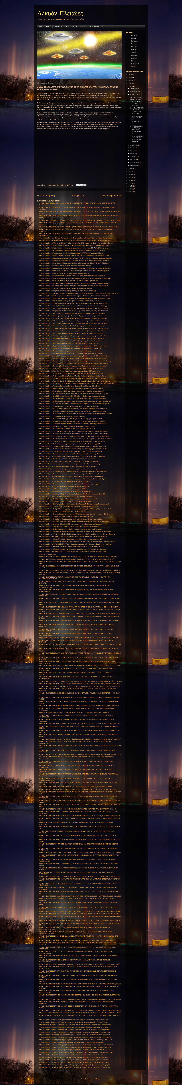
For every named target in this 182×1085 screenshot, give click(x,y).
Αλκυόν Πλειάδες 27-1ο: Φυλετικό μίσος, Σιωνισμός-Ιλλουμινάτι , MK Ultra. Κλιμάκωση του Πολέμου (72, 456)
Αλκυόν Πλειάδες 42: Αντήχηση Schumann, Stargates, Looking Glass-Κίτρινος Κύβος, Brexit (69, 386)
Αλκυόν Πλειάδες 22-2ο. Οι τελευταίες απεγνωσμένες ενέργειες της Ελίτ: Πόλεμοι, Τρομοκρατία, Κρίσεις (73, 479)
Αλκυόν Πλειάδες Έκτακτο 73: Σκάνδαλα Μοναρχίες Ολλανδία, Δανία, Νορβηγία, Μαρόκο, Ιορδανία (71, 1042)
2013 (130, 192)
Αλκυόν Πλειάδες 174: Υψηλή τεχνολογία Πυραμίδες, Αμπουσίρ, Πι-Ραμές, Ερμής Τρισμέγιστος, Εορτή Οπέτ (74, 1067)
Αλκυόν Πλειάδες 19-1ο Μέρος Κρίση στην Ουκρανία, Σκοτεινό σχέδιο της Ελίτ (65, 501)
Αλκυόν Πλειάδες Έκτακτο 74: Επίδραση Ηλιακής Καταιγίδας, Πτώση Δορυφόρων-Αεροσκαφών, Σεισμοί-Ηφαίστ (76, 1045)
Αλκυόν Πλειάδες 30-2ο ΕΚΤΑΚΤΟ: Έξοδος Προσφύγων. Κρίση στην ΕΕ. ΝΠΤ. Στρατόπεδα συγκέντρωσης (74, 436)
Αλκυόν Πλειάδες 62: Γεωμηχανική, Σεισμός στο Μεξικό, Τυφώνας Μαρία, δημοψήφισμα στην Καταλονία (73, 336)
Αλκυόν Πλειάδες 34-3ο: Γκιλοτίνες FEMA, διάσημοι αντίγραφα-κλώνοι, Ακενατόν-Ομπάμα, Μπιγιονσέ (72, 411)
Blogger (97, 1079)
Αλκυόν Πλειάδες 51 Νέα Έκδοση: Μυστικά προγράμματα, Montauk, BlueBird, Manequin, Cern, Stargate (73, 363)
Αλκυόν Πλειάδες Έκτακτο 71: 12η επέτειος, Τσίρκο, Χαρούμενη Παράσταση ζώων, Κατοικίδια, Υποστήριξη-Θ (75, 1037)
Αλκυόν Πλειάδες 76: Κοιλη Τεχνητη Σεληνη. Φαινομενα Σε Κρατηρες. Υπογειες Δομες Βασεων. (70, 301)
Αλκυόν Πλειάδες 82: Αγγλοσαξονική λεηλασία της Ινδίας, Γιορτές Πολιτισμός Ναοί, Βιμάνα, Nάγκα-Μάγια (73, 285)
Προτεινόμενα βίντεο (96, 26)
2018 (130, 177)
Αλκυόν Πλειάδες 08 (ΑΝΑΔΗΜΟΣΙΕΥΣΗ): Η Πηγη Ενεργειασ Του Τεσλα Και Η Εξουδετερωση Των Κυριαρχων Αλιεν (77, 541)
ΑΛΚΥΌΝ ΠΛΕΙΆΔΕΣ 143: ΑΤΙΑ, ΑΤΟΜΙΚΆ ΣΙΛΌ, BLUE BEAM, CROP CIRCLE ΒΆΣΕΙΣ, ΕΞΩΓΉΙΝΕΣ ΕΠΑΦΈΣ (75, 787)
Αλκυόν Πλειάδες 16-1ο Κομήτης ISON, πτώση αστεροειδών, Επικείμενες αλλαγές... (66, 516)
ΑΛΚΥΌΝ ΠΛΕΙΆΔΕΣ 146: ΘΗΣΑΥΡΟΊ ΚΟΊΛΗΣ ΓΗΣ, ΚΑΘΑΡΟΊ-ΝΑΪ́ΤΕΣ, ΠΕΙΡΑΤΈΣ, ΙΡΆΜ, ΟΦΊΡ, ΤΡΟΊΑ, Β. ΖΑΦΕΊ (77, 809)
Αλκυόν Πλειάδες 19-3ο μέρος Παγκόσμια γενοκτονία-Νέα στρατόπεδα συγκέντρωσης (67, 496)
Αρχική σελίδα (77, 195)
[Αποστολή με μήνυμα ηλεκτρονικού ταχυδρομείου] (77, 185)
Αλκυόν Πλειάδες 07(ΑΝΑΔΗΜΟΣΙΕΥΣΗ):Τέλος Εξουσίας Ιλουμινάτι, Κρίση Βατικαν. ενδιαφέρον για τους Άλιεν (75, 544)
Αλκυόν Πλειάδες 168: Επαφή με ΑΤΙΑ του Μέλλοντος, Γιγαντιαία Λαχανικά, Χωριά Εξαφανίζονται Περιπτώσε (74, 1034)
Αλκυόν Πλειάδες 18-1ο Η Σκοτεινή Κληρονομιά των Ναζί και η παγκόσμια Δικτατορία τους (68, 506)
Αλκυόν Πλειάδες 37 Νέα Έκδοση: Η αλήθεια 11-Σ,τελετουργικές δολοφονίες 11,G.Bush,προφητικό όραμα (74, 403)
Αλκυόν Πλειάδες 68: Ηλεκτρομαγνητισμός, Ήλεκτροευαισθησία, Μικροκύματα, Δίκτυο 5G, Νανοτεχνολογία (74, 321)
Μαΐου (132, 153)
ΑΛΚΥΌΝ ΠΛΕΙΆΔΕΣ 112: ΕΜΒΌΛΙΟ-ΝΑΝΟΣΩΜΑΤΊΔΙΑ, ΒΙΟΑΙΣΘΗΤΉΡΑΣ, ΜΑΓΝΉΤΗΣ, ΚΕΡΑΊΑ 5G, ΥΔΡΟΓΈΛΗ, (77, 559)
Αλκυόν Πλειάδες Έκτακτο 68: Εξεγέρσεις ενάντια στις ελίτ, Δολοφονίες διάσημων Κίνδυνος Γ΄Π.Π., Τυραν (74, 1027)
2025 (130, 77)
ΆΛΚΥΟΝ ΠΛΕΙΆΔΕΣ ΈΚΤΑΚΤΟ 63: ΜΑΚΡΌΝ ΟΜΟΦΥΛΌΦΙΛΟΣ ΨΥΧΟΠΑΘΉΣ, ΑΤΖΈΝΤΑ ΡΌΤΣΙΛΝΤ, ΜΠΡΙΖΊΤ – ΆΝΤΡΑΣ (80, 1013)
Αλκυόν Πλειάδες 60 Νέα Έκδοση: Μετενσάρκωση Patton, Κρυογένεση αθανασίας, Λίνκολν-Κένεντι (71, 341)
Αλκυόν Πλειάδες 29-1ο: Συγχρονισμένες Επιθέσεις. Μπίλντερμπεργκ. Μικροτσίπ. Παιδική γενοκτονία (72, 446)
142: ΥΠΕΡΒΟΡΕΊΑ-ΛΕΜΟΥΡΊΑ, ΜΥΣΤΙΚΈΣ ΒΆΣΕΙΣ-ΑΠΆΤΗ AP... (136, 129)
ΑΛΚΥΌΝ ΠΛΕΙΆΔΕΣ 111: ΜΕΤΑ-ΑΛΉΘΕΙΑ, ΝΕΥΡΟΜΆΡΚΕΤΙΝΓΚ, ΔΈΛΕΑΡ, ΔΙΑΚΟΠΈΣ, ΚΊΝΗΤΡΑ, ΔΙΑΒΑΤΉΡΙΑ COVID (79, 556)
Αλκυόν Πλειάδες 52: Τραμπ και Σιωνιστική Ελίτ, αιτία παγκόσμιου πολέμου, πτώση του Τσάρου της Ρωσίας (75, 361)
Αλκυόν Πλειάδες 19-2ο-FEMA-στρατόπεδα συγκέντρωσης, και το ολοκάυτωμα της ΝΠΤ (68, 499)
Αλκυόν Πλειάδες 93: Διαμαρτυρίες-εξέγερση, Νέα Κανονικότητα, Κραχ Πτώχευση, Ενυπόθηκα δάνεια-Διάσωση (75, 258)
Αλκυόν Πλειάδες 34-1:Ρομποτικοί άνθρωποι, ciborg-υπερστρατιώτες (62, 416)
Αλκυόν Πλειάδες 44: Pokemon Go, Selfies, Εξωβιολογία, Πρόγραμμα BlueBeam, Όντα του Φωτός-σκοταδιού (75, 381)
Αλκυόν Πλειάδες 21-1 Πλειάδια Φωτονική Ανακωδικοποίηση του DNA (62, 489)
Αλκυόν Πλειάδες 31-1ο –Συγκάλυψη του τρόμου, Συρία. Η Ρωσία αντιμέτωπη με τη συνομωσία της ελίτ (73, 431)
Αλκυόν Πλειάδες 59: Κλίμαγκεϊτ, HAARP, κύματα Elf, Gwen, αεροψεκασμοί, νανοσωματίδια (69, 343)
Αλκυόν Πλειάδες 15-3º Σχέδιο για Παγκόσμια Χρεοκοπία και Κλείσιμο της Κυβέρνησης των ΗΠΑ (70, 519)
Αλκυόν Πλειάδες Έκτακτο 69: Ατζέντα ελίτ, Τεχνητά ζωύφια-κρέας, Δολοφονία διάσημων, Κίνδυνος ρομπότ (74, 1029)
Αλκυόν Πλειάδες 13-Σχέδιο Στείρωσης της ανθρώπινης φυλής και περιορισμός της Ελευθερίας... (71, 529)
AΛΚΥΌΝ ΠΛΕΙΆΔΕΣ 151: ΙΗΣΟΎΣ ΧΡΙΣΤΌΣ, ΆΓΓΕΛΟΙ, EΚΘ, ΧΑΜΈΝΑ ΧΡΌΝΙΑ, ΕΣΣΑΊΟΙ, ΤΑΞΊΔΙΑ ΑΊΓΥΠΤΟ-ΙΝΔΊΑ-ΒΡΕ (79, 876)
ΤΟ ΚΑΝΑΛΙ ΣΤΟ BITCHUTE (61, 26)
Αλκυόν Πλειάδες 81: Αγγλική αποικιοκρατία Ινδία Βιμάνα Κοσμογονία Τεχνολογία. (66, 288)
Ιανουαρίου (134, 165)
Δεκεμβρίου (134, 88)
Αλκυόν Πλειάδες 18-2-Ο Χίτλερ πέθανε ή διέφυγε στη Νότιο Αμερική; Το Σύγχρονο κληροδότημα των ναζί (74, 504)
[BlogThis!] (79, 185)
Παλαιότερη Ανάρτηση (111, 195)
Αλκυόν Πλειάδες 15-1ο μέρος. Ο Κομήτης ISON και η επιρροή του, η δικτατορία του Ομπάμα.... (70, 524)
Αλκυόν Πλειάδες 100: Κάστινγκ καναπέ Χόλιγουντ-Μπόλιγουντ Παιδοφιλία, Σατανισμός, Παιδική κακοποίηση (75, 240)
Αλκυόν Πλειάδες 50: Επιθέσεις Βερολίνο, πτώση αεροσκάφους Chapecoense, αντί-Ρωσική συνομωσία (73, 366)
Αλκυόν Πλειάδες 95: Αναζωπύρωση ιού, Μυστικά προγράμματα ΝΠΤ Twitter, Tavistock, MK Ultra (71, 253)
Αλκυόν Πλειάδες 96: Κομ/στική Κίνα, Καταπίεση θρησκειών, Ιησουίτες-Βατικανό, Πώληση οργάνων (72, 250)
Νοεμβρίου (134, 91)
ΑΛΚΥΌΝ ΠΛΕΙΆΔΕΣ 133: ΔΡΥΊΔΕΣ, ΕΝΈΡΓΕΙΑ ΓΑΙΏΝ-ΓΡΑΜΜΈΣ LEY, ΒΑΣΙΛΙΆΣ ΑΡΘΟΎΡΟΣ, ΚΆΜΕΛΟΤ (74, 712)
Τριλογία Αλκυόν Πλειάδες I (48, 554)
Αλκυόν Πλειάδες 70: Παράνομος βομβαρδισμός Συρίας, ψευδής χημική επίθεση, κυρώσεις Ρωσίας (71, 316)
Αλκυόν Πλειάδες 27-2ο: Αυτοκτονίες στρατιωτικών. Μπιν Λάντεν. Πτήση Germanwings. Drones (70, 454)
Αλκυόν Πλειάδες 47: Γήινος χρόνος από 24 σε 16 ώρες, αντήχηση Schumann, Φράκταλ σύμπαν (71, 373)
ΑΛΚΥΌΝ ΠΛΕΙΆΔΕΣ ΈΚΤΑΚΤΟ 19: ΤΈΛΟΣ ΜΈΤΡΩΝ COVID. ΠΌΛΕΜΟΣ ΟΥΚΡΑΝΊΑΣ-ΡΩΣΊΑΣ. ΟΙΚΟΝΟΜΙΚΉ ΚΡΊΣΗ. (79, 706)
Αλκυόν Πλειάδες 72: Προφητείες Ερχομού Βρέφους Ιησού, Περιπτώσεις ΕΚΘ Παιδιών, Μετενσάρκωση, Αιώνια (75, 1040)
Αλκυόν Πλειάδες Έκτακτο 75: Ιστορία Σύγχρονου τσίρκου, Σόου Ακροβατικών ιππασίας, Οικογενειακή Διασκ (75, 1047)
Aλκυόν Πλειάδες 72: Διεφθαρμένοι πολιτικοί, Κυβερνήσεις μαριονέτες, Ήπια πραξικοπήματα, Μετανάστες (73, 311)
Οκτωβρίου (134, 94)
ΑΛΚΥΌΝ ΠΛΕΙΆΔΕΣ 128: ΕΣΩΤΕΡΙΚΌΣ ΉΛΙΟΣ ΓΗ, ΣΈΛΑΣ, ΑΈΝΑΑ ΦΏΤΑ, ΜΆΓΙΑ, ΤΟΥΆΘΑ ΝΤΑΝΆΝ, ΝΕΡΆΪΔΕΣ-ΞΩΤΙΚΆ (80, 681)
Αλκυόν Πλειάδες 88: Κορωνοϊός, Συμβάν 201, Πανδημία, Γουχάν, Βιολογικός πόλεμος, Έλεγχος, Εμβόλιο (74, 270)
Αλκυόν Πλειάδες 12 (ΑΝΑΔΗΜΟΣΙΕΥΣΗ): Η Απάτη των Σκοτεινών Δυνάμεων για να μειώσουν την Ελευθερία (75, 531)
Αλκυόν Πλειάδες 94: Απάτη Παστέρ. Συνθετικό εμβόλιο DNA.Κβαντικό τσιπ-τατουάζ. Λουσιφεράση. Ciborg (74, 255)
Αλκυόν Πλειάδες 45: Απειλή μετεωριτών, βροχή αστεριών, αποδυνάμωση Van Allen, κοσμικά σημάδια (72, 378)
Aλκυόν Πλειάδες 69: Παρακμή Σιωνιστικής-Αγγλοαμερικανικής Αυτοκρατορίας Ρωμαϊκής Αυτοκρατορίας (73, 318)
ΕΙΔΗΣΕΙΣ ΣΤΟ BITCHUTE (79, 26)
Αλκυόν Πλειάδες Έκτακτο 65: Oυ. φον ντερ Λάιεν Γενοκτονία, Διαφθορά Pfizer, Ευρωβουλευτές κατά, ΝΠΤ (74, 1019)
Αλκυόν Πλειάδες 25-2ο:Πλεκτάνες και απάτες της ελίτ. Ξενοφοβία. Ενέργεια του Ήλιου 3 (68, 466)
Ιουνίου (133, 151)
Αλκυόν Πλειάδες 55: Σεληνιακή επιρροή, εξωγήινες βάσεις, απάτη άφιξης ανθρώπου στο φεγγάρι (71, 353)
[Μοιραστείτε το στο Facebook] (83, 185)
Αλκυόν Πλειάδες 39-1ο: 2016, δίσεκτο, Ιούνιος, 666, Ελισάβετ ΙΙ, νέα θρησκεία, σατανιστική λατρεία (72, 396)
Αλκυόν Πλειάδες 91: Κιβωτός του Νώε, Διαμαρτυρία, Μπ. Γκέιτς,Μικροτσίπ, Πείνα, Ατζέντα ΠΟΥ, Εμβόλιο (74, 263)
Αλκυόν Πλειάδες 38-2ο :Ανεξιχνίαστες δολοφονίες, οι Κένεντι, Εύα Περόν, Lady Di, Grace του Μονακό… (73, 398)
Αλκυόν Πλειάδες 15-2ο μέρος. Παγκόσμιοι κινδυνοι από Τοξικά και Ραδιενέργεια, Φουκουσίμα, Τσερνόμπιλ (74, 521)
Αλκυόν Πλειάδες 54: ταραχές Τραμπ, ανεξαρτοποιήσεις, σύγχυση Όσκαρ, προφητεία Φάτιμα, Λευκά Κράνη (74, 356)
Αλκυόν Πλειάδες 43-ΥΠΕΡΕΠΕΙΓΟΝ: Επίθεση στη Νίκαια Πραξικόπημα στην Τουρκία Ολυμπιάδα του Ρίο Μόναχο (76, 383)
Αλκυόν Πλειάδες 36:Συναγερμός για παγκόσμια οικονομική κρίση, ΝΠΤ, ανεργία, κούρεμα (68, 406)
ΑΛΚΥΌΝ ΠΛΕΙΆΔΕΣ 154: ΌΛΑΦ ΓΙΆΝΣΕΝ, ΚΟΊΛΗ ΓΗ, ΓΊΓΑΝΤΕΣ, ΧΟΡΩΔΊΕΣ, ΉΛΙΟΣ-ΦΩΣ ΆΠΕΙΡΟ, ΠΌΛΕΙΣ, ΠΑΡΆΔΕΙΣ (80, 896)
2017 (130, 180)
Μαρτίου (133, 159)
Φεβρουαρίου (135, 162)
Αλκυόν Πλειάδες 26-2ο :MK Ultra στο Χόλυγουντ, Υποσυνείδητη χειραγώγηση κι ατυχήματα (69, 461)
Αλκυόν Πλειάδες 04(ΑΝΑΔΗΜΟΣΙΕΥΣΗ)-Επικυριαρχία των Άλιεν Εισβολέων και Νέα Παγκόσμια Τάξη (72, 551)
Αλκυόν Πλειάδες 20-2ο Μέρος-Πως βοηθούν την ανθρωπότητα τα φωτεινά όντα (65, 491)
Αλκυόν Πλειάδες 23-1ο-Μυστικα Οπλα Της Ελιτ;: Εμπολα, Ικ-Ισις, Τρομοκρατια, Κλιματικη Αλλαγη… (72, 476)
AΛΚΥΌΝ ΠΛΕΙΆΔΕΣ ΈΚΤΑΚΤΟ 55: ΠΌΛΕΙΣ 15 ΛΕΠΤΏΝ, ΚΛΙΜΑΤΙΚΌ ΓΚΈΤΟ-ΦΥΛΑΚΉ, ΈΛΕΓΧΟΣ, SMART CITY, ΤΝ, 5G (80, 984)
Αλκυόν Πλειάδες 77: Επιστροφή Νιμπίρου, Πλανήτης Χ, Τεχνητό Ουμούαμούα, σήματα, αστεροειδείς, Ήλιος (74, 298)
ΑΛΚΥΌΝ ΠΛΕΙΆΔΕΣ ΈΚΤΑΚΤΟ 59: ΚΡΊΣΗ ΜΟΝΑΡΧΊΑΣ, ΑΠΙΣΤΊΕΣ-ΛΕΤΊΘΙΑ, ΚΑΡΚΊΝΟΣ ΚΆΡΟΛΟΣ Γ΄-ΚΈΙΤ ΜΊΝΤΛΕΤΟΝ (80, 999)
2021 (130, 169)
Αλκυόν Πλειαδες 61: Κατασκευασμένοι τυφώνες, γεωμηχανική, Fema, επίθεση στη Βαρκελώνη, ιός (71, 338)
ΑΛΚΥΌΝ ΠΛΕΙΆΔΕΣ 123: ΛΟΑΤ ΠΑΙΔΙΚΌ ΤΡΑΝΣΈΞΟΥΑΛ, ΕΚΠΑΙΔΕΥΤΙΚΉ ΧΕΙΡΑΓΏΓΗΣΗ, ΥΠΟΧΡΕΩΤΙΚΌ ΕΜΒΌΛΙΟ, (79, 637)
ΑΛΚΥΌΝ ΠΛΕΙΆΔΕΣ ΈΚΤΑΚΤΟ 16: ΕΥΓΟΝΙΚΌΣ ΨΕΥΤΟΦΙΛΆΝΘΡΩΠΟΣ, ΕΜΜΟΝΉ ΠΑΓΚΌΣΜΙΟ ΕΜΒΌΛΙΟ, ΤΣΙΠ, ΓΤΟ (79, 684)
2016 (130, 183)
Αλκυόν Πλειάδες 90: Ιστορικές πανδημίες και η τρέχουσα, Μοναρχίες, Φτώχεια (65, 265)
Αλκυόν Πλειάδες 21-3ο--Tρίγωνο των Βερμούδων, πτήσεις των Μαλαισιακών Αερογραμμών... (70, 484)
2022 (130, 86)
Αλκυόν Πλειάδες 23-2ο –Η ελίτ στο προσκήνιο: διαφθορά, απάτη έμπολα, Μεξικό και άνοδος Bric (71, 474)
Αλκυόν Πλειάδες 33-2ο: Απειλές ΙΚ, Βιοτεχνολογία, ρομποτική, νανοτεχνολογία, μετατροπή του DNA (72, 421)
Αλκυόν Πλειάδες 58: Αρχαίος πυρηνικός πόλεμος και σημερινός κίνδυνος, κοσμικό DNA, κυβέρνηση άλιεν (74, 346)
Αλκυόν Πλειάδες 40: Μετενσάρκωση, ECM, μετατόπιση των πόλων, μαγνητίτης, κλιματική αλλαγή (71, 391)
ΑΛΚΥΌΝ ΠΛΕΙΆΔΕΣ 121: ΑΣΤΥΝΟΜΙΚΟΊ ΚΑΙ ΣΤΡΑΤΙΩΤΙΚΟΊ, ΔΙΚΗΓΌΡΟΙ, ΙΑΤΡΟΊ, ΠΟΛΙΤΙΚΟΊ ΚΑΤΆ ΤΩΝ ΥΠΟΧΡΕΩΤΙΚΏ (80, 614)
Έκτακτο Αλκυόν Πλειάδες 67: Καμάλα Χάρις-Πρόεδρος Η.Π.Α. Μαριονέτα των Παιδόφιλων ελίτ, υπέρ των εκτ (75, 1024)
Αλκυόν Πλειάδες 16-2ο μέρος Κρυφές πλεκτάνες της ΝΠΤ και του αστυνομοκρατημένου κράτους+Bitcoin (73, 514)
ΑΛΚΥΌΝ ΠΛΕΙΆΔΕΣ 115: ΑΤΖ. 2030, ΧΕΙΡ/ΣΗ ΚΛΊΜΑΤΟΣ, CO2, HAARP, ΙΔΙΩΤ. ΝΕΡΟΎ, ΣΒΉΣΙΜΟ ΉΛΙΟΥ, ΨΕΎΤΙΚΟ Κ (79, 570)
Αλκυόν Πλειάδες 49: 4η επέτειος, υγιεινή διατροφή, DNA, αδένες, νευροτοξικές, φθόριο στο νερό (71, 368)
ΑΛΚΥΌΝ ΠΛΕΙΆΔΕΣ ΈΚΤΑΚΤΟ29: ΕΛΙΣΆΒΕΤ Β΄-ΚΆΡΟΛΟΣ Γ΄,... (137, 102)
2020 (130, 171)
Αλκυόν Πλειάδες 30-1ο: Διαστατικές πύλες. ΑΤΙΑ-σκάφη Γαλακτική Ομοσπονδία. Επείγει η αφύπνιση (72, 441)
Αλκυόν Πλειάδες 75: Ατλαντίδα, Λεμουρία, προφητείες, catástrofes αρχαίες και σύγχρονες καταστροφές (73, 303)
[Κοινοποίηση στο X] (81, 185)
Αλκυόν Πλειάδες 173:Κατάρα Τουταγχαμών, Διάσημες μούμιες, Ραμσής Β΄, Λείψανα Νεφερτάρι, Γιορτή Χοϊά (75, 1065)
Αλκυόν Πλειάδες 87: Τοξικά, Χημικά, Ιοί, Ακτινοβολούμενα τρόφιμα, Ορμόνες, (64, 273)
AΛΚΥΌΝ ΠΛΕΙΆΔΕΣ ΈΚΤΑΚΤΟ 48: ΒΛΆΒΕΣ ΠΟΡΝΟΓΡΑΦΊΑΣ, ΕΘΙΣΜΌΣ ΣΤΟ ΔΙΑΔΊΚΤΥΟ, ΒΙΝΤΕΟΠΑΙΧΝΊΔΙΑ (76, 940)
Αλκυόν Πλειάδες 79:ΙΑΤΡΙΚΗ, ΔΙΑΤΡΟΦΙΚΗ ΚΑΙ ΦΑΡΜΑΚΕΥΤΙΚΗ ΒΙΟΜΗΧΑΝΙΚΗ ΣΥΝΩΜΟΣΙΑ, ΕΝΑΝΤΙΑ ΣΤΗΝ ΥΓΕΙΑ (78, 293)
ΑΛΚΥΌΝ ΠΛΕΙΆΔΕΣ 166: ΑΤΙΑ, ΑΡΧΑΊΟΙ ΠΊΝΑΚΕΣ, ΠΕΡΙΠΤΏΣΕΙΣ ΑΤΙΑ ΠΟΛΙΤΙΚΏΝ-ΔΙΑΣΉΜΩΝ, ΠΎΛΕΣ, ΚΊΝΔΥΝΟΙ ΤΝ (79, 964)
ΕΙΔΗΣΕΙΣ (48, 26)
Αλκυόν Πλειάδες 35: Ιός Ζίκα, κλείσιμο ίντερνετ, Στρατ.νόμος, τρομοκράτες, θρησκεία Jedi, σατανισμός (73, 408)
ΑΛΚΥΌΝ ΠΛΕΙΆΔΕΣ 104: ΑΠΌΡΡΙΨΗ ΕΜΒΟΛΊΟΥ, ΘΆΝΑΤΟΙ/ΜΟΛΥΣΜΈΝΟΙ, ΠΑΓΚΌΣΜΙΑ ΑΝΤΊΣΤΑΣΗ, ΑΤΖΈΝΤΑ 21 (78, 227)
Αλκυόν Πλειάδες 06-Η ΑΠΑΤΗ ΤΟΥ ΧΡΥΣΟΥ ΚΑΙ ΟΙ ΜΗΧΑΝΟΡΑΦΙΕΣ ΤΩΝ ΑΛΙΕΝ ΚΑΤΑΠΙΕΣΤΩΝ (71, 546)
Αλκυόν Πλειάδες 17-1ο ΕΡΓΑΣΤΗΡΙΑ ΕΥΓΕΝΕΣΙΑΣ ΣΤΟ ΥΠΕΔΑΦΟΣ (62, 511)
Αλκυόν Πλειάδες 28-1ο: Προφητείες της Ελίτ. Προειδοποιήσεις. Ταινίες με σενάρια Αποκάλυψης (70, 451)
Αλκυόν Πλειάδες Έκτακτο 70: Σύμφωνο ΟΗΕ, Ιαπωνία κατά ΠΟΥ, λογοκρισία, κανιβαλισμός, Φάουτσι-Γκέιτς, (75, 1032)
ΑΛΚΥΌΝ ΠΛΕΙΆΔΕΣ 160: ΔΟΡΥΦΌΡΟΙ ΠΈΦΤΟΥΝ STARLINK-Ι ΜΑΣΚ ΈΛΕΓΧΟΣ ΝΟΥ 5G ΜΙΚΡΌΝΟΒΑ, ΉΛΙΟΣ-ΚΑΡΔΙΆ (79, 921)
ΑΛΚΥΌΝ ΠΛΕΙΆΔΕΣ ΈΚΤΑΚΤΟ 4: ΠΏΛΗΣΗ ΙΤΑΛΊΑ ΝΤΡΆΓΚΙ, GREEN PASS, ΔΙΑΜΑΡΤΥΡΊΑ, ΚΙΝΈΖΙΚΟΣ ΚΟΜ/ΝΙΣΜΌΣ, (79, 607)
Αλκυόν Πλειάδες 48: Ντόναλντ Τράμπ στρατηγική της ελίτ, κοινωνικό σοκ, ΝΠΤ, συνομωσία (69, 371)
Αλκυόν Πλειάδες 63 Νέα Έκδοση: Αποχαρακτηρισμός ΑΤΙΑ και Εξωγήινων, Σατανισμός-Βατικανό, (71, 333)
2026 (130, 74)
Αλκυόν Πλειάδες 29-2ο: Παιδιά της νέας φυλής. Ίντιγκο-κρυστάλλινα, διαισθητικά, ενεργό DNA (70, 444)
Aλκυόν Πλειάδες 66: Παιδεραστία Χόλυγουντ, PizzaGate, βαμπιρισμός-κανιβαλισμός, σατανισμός (71, 326)
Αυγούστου (134, 145)
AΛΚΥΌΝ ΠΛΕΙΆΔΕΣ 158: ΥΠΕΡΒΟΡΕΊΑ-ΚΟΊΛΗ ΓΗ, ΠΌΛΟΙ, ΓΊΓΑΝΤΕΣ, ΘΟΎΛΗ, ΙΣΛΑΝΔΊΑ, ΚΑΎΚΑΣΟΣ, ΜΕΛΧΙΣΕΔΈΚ (79, 914)
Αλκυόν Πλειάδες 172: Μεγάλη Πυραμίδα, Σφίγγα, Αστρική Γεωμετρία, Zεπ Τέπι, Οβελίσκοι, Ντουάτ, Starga (74, 1062)
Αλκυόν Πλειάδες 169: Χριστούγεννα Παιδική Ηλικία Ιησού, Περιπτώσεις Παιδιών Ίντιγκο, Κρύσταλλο (72, 1055)
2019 (130, 174)
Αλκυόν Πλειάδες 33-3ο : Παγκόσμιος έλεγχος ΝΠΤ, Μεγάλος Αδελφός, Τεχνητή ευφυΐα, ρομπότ (70, 419)
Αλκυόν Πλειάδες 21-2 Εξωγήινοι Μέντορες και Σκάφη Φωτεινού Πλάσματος (64, 486)
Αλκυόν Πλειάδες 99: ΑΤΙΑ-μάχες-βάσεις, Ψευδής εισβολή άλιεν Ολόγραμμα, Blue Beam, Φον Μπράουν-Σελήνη (76, 243)
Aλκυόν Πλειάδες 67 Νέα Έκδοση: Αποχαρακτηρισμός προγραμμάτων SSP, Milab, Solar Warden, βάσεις (73, 323)
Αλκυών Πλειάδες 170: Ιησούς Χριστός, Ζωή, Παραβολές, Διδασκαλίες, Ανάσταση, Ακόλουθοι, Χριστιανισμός (75, 1057)
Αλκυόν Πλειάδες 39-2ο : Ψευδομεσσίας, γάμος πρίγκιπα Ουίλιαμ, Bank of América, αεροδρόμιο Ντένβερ (73, 393)
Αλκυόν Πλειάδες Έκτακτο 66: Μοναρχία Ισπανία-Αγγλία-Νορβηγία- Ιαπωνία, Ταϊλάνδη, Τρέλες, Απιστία (73, 1022)
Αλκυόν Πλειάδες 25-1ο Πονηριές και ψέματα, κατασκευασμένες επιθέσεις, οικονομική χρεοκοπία (71, 469)
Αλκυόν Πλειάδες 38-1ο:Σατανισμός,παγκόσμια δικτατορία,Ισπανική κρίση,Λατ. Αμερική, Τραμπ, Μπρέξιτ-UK (75, 401)
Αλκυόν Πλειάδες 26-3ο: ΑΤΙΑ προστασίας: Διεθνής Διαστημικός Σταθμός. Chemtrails (67, 459)
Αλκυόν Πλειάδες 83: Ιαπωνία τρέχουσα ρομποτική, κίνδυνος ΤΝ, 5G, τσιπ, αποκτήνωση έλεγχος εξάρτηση (74, 283)
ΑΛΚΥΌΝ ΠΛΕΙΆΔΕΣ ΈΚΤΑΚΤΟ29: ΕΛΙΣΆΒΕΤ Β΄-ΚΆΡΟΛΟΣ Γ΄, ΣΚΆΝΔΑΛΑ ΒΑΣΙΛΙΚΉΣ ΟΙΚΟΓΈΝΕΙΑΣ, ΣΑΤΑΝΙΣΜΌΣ (78, 789)
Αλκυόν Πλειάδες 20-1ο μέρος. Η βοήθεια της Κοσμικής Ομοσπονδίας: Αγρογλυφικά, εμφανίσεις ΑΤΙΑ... (73, 494)
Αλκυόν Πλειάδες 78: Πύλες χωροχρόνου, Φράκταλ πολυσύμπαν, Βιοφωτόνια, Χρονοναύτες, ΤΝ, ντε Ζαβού (74, 296)
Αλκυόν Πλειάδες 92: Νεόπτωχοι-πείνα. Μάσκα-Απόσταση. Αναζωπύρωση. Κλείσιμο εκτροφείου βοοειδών (74, 260)
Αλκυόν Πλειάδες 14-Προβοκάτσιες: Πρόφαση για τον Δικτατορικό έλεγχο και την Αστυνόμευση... (71, 526)
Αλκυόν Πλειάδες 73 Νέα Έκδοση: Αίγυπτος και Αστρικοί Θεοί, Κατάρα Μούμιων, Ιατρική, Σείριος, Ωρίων (73, 308)
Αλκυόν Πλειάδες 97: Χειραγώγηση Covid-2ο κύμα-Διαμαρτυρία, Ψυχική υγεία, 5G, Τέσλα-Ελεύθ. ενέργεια (73, 248)
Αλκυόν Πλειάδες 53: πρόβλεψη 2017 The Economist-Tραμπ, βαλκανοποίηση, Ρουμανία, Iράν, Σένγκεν (73, 358)
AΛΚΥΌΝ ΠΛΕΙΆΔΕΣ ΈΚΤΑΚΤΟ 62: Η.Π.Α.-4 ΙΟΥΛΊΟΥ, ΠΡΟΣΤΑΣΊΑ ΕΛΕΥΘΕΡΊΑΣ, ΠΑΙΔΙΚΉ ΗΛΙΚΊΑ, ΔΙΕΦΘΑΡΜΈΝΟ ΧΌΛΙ (80, 1010)
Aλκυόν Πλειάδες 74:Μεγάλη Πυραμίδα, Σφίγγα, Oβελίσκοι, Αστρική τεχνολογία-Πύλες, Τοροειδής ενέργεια (74, 306)
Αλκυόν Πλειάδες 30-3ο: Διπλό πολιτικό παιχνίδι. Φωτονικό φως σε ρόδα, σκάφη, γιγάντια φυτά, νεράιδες (73, 433)
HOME (40, 26)
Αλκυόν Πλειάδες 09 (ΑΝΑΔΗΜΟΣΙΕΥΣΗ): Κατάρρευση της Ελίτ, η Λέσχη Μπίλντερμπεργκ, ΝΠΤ (71, 539)
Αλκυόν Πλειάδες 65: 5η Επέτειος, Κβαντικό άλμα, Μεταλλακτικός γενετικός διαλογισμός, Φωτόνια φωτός (73, 328)
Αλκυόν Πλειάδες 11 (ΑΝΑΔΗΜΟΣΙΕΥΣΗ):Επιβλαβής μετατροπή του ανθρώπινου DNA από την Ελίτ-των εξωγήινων (77, 534)
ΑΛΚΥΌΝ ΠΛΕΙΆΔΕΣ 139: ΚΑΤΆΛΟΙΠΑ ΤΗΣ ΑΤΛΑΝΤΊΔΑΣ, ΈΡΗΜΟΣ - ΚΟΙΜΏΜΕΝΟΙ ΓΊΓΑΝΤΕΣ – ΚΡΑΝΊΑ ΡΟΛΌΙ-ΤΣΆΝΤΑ (80, 754)
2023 (130, 83)
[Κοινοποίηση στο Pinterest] (85, 185)
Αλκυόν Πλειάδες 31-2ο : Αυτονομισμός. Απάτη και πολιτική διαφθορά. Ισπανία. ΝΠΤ (67, 429)
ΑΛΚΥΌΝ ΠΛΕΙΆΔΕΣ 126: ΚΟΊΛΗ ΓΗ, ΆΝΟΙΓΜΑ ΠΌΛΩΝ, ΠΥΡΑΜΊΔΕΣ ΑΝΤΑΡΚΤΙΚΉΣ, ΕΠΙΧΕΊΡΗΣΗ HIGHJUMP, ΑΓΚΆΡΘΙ (80, 666)
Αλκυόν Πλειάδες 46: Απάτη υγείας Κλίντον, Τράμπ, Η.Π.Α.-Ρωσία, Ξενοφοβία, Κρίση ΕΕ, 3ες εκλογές (72, 376)
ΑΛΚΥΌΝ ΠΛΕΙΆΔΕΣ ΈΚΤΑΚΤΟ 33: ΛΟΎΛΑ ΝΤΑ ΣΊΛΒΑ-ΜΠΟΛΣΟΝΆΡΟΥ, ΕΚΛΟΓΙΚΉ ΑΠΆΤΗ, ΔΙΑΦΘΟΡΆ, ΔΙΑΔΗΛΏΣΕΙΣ (79, 816)
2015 (130, 186)
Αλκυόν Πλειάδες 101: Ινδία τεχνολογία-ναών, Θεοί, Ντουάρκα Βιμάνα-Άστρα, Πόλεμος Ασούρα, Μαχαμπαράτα (75, 238)
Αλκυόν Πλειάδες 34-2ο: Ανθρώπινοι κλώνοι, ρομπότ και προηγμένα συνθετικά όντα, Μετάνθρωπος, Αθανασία (75, 413)
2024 (130, 80)
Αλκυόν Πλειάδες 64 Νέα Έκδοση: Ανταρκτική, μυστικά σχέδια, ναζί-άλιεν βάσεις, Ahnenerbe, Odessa (72, 331)
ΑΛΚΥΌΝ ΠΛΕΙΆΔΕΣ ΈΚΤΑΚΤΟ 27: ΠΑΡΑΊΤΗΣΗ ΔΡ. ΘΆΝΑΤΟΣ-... (137, 138)
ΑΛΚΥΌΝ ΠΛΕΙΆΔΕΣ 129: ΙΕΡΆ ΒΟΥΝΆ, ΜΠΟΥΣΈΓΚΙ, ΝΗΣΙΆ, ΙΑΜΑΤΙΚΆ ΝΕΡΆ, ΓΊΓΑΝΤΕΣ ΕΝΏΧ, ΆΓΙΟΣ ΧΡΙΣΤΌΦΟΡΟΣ (80, 686)
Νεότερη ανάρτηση (46, 195)
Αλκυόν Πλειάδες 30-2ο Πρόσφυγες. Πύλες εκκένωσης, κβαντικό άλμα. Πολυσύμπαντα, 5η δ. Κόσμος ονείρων (75, 439)
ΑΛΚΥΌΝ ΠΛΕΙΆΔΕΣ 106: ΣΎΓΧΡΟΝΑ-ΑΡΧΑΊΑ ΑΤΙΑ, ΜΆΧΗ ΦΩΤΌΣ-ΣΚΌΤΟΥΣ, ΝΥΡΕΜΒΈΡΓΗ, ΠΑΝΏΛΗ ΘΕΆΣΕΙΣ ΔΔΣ (79, 220)
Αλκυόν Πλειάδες (60, 14)
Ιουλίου (133, 148)
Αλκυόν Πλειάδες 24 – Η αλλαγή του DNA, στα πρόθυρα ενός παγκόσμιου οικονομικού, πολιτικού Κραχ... (74, 471)
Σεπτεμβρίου (134, 97)
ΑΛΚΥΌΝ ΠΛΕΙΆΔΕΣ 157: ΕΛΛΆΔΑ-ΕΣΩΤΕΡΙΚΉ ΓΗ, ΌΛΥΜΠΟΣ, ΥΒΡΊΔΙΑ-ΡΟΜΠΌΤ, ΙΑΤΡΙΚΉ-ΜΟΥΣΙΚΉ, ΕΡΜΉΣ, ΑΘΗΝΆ (80, 911)
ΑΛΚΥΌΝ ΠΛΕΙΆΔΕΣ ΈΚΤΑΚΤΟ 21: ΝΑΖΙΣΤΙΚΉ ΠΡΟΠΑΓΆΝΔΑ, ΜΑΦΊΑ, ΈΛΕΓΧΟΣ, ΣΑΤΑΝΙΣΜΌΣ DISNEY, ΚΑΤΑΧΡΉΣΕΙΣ (80, 724)
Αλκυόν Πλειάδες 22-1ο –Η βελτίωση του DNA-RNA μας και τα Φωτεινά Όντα (64, 481)
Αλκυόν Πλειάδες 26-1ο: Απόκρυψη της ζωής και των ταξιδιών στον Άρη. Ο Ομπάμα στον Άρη (70, 464)
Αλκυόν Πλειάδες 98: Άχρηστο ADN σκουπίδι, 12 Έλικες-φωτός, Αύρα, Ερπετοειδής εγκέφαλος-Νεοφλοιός (74, 245)
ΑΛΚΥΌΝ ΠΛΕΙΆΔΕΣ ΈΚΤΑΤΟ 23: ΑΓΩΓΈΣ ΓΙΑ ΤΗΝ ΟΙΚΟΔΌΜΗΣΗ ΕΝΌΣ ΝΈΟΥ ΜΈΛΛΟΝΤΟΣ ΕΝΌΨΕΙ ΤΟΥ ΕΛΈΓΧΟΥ (80, 739)
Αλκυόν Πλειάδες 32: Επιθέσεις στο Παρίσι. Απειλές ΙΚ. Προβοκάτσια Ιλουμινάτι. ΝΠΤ (67, 426)
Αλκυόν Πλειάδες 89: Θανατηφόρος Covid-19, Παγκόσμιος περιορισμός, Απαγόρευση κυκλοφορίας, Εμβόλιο (75, 268)
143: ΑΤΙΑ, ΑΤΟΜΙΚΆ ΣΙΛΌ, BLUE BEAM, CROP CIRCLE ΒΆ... (137, 110)
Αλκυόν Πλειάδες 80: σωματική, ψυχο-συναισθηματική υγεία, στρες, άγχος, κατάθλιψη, (67, 291)
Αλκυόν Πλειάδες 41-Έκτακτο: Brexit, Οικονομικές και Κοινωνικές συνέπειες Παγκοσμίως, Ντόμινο (71, 388)
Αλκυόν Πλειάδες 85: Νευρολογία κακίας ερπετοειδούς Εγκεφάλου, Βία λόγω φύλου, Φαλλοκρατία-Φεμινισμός (75, 278)
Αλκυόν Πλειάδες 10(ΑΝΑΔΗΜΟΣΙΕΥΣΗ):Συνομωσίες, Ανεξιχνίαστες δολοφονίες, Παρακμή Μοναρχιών (73, 536)
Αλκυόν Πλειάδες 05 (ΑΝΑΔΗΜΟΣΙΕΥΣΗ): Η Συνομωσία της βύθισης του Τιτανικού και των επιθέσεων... (73, 549)
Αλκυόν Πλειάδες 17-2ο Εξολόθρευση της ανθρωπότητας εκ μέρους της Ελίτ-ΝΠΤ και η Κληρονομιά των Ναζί (75, 509)
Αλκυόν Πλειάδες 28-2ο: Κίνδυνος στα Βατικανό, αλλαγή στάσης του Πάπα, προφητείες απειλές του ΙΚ (73, 449)
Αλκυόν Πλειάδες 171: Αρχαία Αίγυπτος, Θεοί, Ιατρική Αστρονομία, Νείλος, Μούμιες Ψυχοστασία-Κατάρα (73, 1060)
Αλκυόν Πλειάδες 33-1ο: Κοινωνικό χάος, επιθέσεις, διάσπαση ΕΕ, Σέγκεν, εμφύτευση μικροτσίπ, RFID (73, 423)
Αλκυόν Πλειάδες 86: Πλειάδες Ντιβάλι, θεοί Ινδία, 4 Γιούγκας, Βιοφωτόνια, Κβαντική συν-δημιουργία (72, 275)
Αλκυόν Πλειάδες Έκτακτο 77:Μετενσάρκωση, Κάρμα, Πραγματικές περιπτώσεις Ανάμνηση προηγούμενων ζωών (76, 1052)
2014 (130, 189)
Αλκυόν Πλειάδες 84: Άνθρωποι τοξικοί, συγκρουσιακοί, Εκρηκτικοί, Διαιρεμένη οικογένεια (68, 281)
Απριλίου (133, 156)
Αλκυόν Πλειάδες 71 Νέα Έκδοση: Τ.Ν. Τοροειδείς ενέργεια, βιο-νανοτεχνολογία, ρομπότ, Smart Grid (72, 313)
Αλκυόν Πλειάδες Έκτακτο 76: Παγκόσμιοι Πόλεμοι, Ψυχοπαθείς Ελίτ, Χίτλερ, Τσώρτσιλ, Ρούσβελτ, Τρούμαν (74, 1050)
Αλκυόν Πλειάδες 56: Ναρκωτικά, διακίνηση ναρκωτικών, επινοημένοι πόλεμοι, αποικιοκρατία (69, 351)
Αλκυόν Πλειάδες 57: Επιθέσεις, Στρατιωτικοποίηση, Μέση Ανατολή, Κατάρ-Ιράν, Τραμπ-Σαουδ (70, 348)
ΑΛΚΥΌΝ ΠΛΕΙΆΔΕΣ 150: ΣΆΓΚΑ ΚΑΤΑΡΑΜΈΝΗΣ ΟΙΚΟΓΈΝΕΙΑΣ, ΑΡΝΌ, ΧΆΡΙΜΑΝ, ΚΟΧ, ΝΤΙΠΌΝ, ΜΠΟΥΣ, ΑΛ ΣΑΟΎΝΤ (80, 852)
